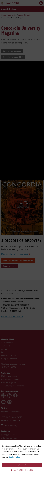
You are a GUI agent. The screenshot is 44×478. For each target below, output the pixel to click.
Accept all (22, 465)
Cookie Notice (14, 457)
